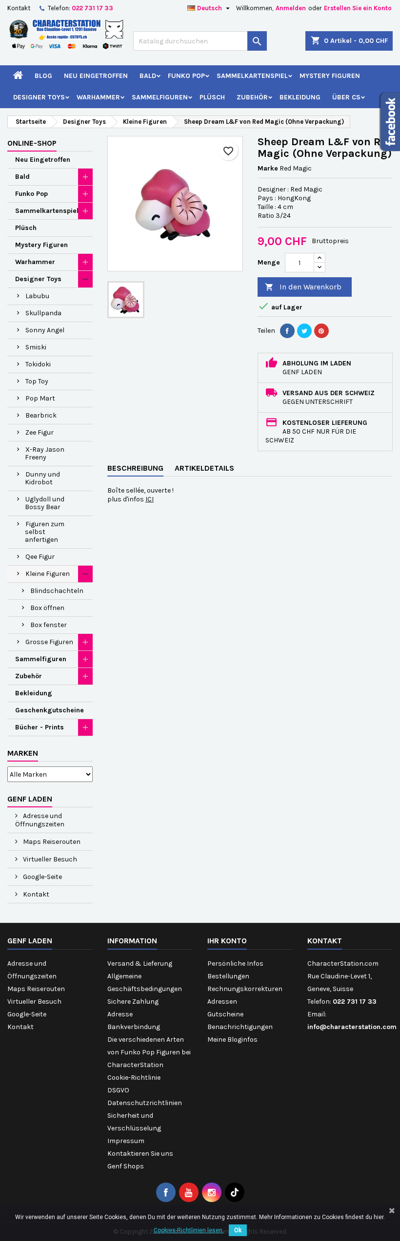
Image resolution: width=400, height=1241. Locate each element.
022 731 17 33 (92, 8)
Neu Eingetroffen (96, 76)
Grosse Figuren (49, 642)
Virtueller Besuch (49, 859)
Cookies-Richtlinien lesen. (189, 1230)
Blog (43, 76)
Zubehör (252, 97)
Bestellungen (228, 976)
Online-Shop (32, 143)
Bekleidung (300, 97)
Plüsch (212, 97)
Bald (148, 76)
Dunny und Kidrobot (42, 478)
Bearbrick (41, 415)
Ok (237, 1230)
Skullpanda (43, 313)
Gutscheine (225, 1014)
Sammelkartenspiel (252, 76)
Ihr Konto (227, 940)
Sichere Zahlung (133, 1001)
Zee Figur (39, 432)
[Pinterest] (321, 331)
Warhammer (98, 97)
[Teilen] (287, 331)
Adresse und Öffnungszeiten (39, 820)
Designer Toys (39, 97)
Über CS (346, 97)
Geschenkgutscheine (49, 710)
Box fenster (48, 625)
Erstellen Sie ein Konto (358, 8)
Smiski (35, 347)
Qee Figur (40, 557)
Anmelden (291, 8)
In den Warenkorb (303, 286)
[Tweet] (304, 331)
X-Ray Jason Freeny (44, 453)
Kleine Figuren (47, 574)
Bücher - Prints (39, 727)
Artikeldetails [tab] (204, 468)
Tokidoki (38, 364)
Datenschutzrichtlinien (144, 1103)
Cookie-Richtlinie (133, 1077)
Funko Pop (186, 76)
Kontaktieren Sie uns (140, 1153)
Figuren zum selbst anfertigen (44, 532)
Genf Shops (125, 1166)
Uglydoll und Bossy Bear (44, 503)
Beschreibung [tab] (135, 468)
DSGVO (118, 1090)
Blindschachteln (56, 591)
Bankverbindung (133, 1027)
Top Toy (36, 381)
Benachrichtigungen (240, 1027)
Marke (268, 168)
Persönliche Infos (235, 963)
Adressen (222, 1001)
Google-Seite (41, 877)
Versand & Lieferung (139, 963)
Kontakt (18, 8)
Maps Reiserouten (50, 842)
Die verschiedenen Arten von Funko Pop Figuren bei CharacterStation (149, 1052)
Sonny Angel (44, 330)
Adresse (120, 1014)
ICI (149, 499)
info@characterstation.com (352, 1027)
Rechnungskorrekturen (244, 989)
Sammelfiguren (160, 97)
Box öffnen (47, 608)
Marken (22, 753)
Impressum (125, 1141)
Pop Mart (40, 398)
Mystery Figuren (330, 76)
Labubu (37, 296)
